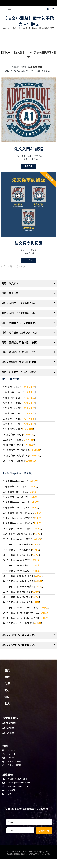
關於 (7, 677)
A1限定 (33, 481)
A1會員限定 (29, 387)
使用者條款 (46, 854)
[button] (9, 9)
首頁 (7, 670)
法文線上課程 (10, 718)
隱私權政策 (36, 854)
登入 (7, 703)
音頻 (7, 683)
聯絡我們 (7, 775)
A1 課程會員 (35, 67)
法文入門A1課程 (28, 148)
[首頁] (4, 28)
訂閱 (5, 746)
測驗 (7, 697)
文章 (7, 690)
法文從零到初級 (28, 243)
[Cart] (47, 9)
